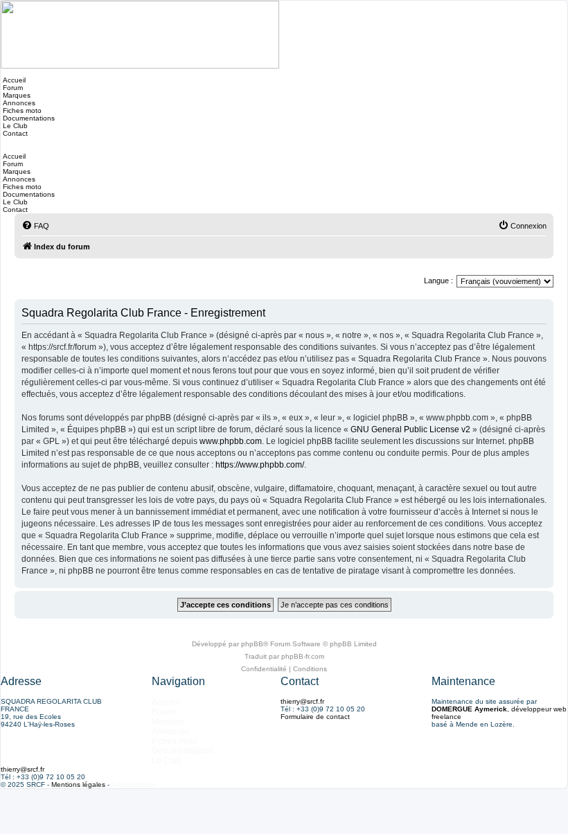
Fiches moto (21, 110)
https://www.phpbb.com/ (259, 465)
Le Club (14, 126)
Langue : (438, 280)
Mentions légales (78, 784)
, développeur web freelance (499, 712)
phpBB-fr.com (302, 656)
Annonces (18, 103)
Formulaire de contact (315, 716)
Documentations (28, 118)
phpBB (252, 644)
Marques (15, 95)
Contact (14, 133)
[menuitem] (35, 226)
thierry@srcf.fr (302, 701)
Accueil (13, 80)
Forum (12, 87)
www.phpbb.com (230, 441)
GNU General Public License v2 (410, 429)
